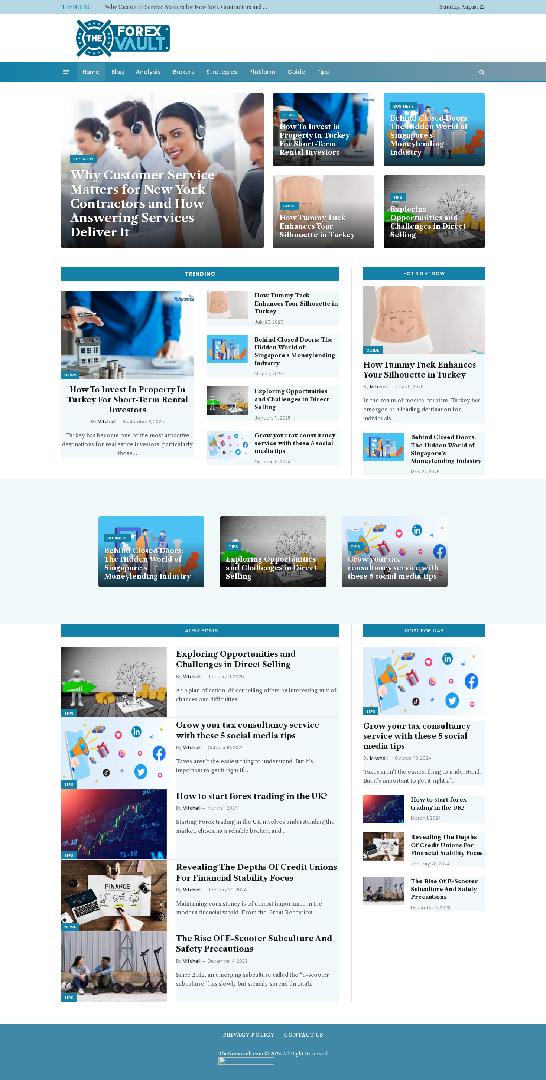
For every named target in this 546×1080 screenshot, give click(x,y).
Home (91, 72)
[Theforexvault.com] (123, 38)
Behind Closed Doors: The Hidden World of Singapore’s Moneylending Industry (429, 135)
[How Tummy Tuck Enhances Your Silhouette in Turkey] (323, 211)
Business (83, 159)
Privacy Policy (249, 1035)
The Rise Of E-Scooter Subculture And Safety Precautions (254, 944)
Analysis (148, 72)
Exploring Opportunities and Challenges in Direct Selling (428, 222)
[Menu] (66, 71)
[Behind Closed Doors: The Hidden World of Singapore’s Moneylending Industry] (227, 349)
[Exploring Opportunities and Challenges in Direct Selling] (227, 400)
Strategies (222, 72)
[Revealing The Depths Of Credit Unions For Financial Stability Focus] (114, 895)
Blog (117, 72)
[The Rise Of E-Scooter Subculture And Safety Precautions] (114, 966)
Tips (323, 72)
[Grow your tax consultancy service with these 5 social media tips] (227, 445)
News (289, 115)
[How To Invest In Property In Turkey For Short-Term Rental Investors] (127, 335)
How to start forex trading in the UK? (251, 796)
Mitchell (107, 421)
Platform (262, 72)
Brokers (184, 72)
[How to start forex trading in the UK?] (114, 824)
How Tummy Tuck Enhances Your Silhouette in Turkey (317, 226)
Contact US (303, 1035)
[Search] (481, 71)
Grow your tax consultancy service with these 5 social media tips (294, 443)
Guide (296, 72)
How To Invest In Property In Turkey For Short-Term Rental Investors (188, 7)
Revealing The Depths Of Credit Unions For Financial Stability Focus (256, 872)
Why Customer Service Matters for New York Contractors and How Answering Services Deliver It (142, 203)
